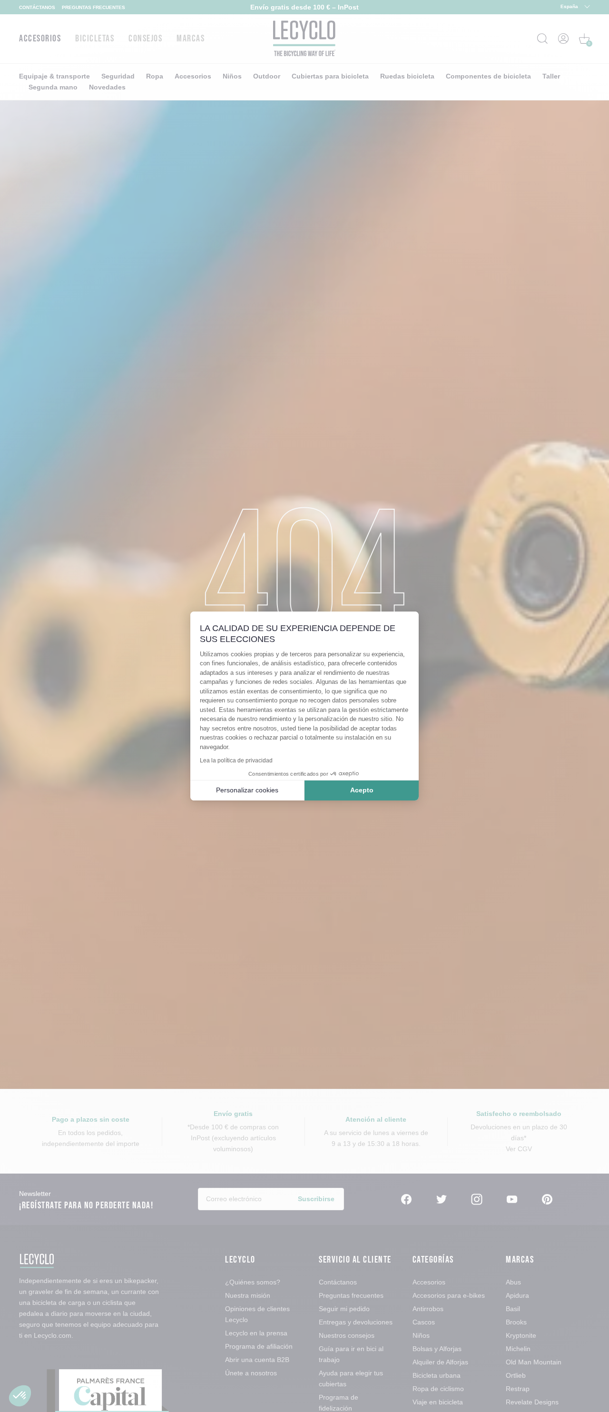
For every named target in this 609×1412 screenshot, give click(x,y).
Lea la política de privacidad (236, 760)
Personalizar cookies (247, 790)
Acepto (361, 790)
